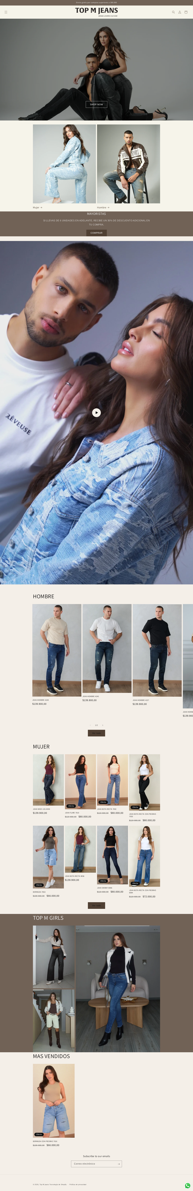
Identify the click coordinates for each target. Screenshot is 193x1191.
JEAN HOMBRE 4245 (91, 696)
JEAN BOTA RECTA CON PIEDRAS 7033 (142, 815)
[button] (6, 12)
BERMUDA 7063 (39, 892)
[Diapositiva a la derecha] (103, 725)
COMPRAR (97, 233)
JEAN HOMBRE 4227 (141, 700)
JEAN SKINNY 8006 (104, 888)
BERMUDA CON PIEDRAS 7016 (45, 1141)
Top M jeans (44, 1184)
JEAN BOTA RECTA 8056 (74, 876)
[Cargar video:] (96, 412)
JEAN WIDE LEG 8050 (41, 809)
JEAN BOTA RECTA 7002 (106, 809)
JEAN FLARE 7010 (72, 813)
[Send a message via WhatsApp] (188, 1186)
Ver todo (96, 733)
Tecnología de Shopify (58, 1184)
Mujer (36, 207)
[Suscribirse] (119, 1164)
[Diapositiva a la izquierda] (90, 725)
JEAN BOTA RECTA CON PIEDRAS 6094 (142, 891)
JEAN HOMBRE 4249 (40, 700)
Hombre (101, 207)
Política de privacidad (78, 1184)
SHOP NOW (96, 104)
